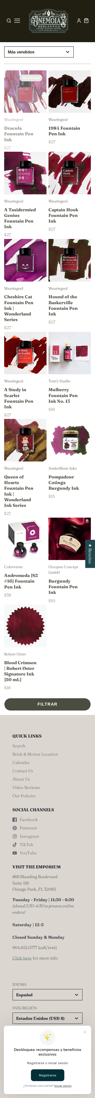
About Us (21, 779)
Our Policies (24, 795)
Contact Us (22, 770)
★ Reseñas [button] (90, 554)
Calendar (21, 762)
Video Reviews (26, 787)
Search (18, 745)
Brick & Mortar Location (35, 754)
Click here (22, 958)
